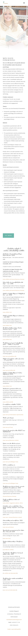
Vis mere (8, 235)
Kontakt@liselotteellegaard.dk (14, 619)
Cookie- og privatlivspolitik (14, 629)
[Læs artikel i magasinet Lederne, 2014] (13, 503)
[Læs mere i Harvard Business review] (12, 517)
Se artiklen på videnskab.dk (10, 573)
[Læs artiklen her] (7, 312)
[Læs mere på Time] (8, 427)
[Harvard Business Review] (9, 496)
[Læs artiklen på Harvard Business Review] (13, 279)
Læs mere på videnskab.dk (10, 590)
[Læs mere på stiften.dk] (9, 370)
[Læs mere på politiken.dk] (9, 356)
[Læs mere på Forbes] (8, 527)
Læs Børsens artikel (8, 549)
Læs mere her (6, 538)
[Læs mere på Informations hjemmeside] (13, 414)
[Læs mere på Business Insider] (11, 440)
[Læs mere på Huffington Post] (10, 461)
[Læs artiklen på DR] (8, 402)
